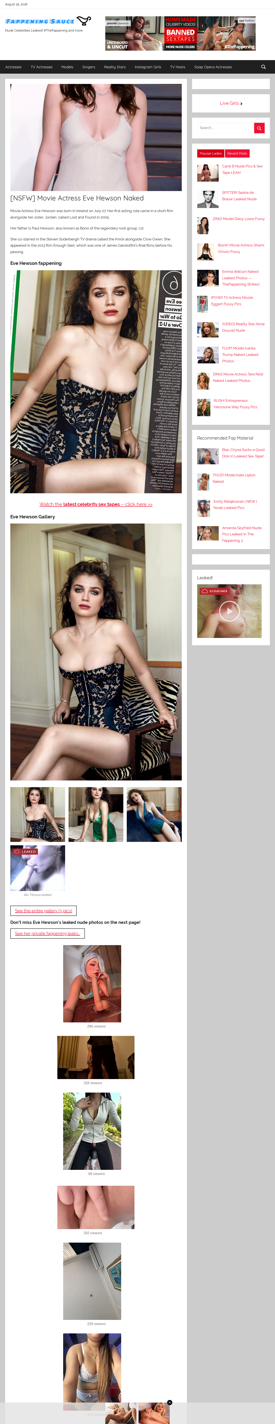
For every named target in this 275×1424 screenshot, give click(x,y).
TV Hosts (177, 67)
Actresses (13, 67)
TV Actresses (41, 67)
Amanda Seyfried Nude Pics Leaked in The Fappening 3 (242, 534)
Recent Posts (237, 153)
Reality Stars (115, 67)
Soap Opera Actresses (213, 67)
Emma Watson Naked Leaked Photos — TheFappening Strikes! (241, 278)
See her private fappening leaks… (47, 933)
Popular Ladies (211, 153)
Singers (88, 67)
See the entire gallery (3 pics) (43, 910)
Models (67, 67)
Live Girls (229, 103)
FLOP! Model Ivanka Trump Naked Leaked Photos (240, 354)
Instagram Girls (148, 67)
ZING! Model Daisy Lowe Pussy (239, 219)
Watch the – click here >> (96, 504)
